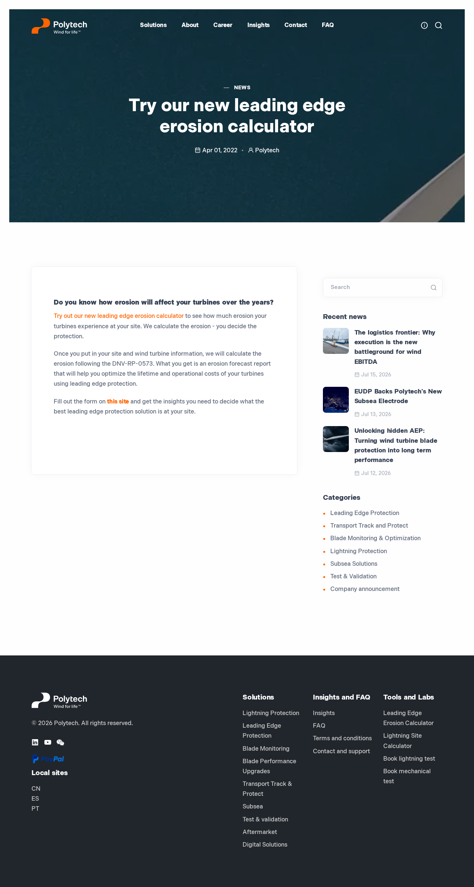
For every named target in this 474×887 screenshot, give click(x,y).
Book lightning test (409, 759)
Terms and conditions (342, 738)
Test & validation (265, 819)
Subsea (253, 806)
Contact (295, 25)
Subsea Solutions (353, 564)
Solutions (153, 25)
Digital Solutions (265, 844)
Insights (258, 25)
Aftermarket (260, 832)
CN (35, 789)
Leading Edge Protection (364, 513)
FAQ (328, 25)
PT (35, 809)
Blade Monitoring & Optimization (375, 538)
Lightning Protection (358, 551)
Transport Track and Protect (369, 525)
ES (35, 799)
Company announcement (365, 589)
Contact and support (341, 751)
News (242, 87)
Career (223, 25)
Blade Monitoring (266, 749)
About (189, 25)
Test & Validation (353, 576)
